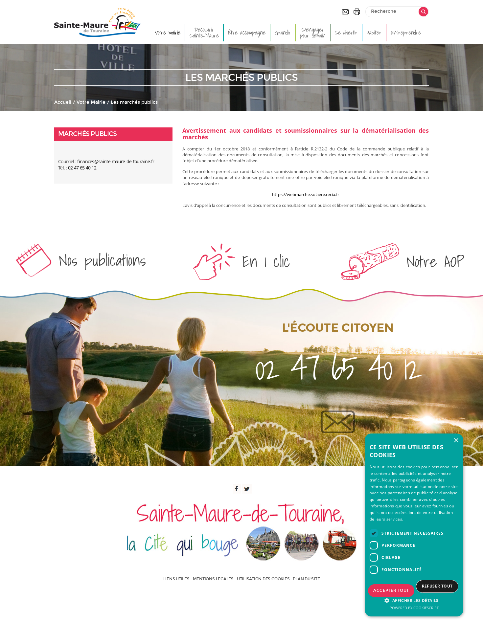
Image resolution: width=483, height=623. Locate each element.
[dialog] (414, 525)
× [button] (455, 440)
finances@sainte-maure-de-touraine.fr (115, 161)
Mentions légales (213, 579)
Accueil (62, 102)
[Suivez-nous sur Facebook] (236, 489)
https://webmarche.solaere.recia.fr (305, 194)
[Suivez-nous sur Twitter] (247, 489)
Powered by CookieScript (414, 607)
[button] (414, 600)
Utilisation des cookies (263, 579)
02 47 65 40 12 (82, 168)
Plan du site (306, 579)
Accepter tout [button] (391, 590)
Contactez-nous (345, 12)
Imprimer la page (357, 12)
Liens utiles (176, 579)
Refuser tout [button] (437, 586)
